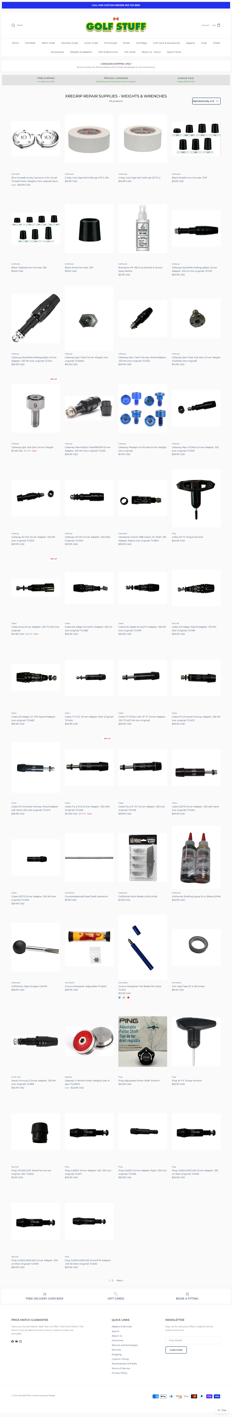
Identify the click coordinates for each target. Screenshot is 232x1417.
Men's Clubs (48, 43)
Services (116, 1349)
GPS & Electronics (108, 52)
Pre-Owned (110, 43)
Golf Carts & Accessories (166, 43)
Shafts (216, 43)
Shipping (117, 1354)
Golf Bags (141, 43)
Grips (204, 43)
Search (115, 1331)
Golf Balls (30, 43)
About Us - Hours (151, 52)
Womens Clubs (69, 43)
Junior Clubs (91, 43)
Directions (117, 1340)
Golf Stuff (22, 1395)
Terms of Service (121, 1368)
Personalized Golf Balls (124, 1363)
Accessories (57, 52)
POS (29, 1395)
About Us (117, 1335)
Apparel (190, 43)
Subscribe (176, 1350)
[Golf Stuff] (116, 25)
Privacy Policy (119, 1373)
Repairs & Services (122, 1326)
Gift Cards (129, 52)
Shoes (126, 43)
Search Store (174, 52)
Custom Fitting (120, 1359)
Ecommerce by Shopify (45, 1395)
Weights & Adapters (81, 52)
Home (15, 43)
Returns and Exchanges (125, 1345)
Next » (120, 1280)
